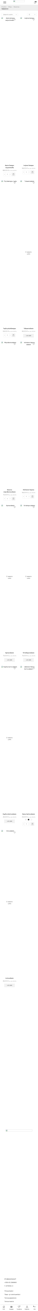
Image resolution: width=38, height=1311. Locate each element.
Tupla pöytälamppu (9, 328)
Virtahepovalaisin (28, 653)
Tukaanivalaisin (28, 328)
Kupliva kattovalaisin (9, 814)
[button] (13, 174)
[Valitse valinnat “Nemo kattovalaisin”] (32, 824)
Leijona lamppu (28, 165)
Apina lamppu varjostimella (9, 166)
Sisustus (16, 7)
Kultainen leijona (28, 490)
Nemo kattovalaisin (28, 814)
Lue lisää (28, 335)
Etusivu (4, 7)
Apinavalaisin (9, 653)
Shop (10, 7)
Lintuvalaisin (9, 978)
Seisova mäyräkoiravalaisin (10, 491)
